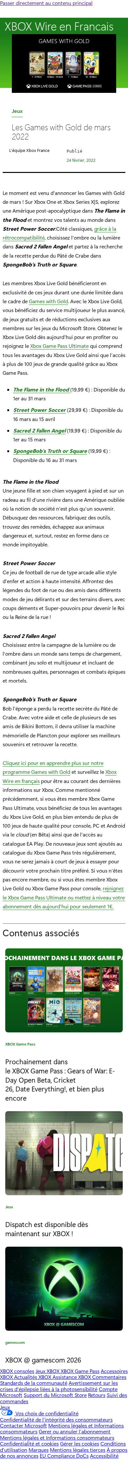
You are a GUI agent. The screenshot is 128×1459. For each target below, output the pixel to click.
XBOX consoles (17, 1370)
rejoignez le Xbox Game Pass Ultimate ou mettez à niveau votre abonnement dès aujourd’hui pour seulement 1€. (64, 897)
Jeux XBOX (48, 1370)
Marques (39, 1449)
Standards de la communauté (33, 1382)
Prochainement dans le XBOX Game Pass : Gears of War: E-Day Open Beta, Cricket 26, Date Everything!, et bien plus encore (60, 1079)
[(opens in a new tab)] (64, 1153)
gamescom (15, 1343)
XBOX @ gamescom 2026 (43, 1359)
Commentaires (109, 1376)
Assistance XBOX (72, 1376)
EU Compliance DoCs (64, 1455)
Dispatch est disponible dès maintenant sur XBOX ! (46, 1228)
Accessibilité (104, 1455)
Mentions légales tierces (77, 1449)
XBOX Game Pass (20, 1045)
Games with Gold (48, 301)
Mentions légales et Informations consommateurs (57, 1437)
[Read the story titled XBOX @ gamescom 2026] (64, 1289)
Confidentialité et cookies (29, 1443)
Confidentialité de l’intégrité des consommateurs (56, 1419)
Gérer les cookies (79, 1443)
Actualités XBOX (33, 1376)
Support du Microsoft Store (55, 1394)
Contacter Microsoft (23, 1425)
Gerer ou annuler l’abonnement (75, 1431)
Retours (96, 1394)
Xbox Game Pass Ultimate (59, 345)
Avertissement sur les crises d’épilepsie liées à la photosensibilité (59, 1385)
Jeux (17, 112)
